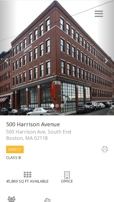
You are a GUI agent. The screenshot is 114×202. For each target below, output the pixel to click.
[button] (8, 57)
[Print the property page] (105, 150)
